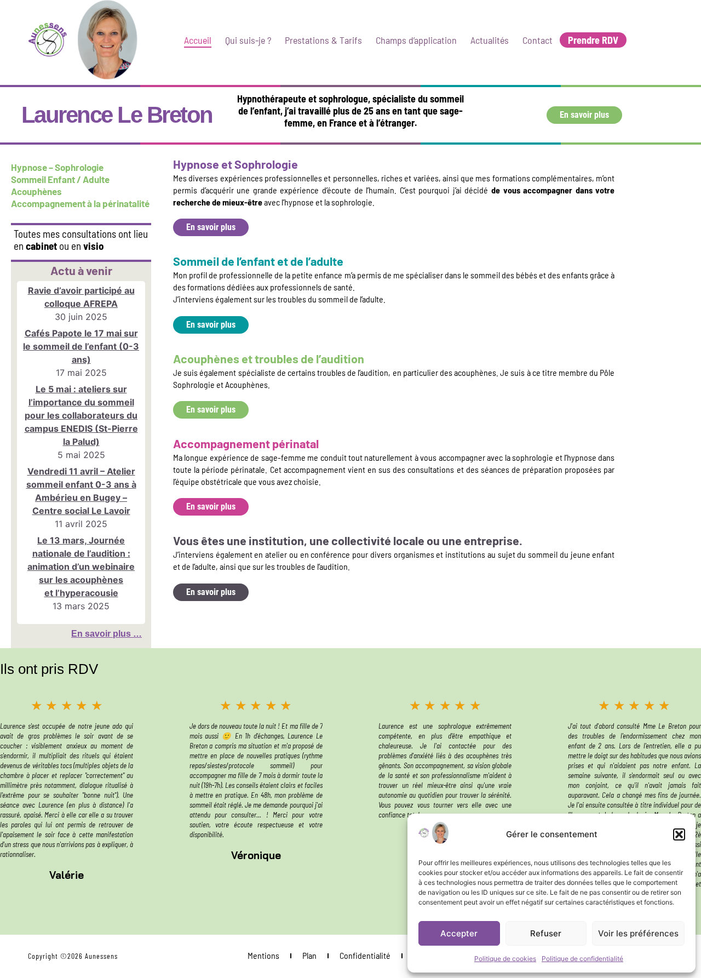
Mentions (263, 955)
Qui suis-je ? (248, 40)
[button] (679, 834)
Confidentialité (365, 955)
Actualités (489, 40)
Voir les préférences (638, 933)
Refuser (545, 933)
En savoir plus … (106, 633)
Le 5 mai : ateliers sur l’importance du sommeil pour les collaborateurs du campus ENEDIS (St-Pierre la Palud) (81, 415)
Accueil (197, 40)
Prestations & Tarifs (323, 40)
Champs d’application (416, 40)
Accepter (459, 933)
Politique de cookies (505, 958)
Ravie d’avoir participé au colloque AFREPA (81, 297)
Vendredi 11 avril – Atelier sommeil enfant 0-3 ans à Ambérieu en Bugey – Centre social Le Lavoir (81, 491)
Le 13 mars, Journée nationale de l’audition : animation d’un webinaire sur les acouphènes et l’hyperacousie (81, 566)
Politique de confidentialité (582, 958)
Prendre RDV (593, 40)
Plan (309, 955)
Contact (537, 40)
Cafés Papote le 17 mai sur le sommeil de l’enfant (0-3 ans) (81, 346)
